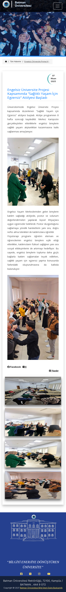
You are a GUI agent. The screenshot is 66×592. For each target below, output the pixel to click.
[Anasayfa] (6, 61)
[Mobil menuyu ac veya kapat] (57, 6)
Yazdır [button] (55, 370)
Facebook (15, 366)
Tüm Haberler (15, 61)
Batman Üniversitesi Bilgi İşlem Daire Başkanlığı (41, 588)
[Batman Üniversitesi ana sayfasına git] (21, 6)
